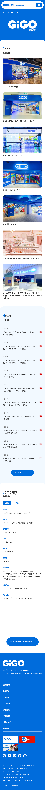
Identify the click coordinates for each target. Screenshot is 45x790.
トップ (5, 12)
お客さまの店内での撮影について (12, 780)
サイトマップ (28, 780)
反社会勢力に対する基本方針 (26, 765)
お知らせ (6, 697)
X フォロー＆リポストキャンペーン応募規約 (16, 774)
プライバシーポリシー (9, 765)
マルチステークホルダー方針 (11, 771)
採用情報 (6, 703)
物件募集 (6, 709)
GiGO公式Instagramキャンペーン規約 (14, 777)
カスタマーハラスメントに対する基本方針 (15, 768)
